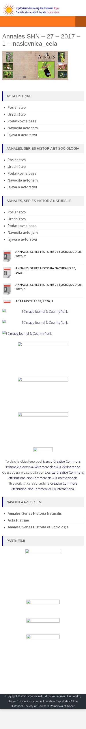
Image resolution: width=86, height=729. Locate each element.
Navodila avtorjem (23, 128)
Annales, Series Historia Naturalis (35, 513)
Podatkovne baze (22, 121)
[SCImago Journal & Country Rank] (43, 311)
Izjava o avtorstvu (22, 135)
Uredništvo (17, 114)
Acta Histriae (18, 520)
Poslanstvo (17, 107)
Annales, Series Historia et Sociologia (38, 527)
